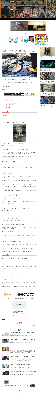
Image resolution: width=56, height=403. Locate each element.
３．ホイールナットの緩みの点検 (12, 103)
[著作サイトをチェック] (17, 322)
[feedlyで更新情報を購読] (19, 322)
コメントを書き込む (19, 394)
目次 (8, 98)
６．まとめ (8, 107)
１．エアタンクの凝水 (10, 100)
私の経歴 (3, 89)
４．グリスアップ (10, 104)
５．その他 (8, 106)
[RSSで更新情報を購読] (21, 322)
